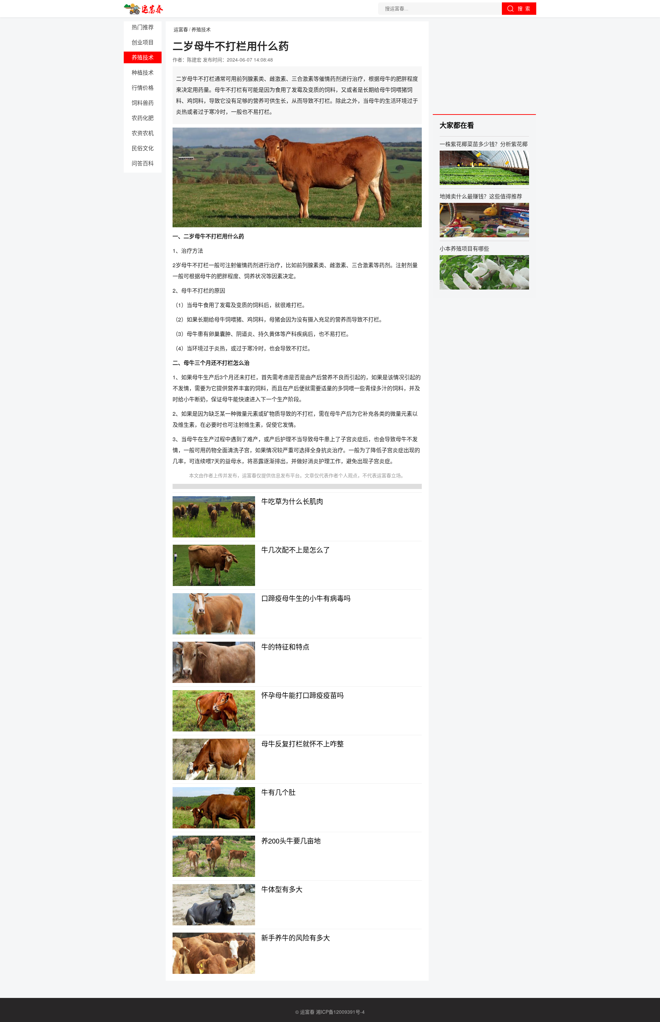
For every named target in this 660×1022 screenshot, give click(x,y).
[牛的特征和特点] (214, 662)
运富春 (181, 29)
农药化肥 (143, 118)
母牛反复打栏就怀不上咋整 (302, 744)
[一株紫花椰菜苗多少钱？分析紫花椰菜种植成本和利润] (484, 168)
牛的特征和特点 (285, 647)
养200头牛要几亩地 (291, 841)
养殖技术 (143, 57)
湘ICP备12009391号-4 (340, 1011)
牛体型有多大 (281, 889)
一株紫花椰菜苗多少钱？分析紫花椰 (484, 144)
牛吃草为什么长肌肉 (292, 501)
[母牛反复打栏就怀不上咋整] (214, 759)
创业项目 (143, 42)
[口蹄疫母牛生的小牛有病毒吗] (214, 613)
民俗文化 (143, 148)
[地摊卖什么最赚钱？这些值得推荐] (484, 220)
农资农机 (143, 133)
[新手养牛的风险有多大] (214, 953)
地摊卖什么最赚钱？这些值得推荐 (481, 196)
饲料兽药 (143, 103)
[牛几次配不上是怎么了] (214, 565)
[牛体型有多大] (214, 904)
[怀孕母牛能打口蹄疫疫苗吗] (214, 710)
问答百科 (143, 163)
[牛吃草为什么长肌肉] (214, 516)
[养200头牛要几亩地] (214, 856)
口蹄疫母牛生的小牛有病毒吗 (306, 598)
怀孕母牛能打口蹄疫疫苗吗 (302, 695)
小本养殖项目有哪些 (464, 248)
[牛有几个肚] (214, 807)
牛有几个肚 (278, 792)
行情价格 (143, 87)
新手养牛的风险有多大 (295, 938)
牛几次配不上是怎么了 (295, 550)
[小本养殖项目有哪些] (484, 272)
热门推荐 (143, 27)
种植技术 (143, 72)
